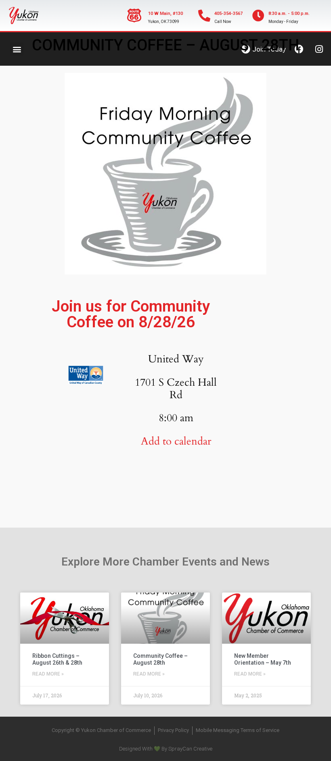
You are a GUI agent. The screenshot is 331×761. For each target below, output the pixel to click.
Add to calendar (176, 441)
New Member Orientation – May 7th (262, 659)
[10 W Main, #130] (134, 15)
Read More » (48, 674)
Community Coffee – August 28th (160, 659)
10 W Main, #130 (165, 13)
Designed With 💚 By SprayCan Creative (165, 749)
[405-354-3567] (204, 16)
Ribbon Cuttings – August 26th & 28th (57, 659)
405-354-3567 (228, 13)
